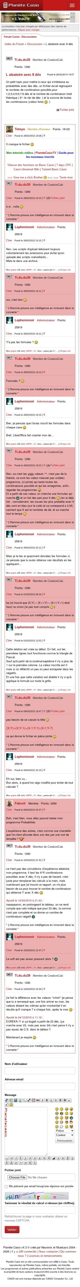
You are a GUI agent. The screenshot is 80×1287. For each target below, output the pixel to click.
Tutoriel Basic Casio (54, 169)
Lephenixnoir (25, 227)
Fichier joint (67, 109)
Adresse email (14, 1079)
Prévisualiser (64, 1140)
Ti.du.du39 (23, 59)
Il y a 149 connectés (25, 1251)
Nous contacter (48, 1251)
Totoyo (20, 129)
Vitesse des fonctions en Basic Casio (30, 165)
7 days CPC (63, 165)
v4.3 (24, 1247)
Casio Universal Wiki (26, 169)
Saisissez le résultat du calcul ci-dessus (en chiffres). (40, 1203)
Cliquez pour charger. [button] (29, 29)
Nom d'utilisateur (16, 1064)
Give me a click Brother (28, 177)
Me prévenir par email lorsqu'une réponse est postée (41, 1186)
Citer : (10, 135)
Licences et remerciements (45, 1255)
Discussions (34, 44)
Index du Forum (14, 44)
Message (10, 1095)
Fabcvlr (21, 803)
